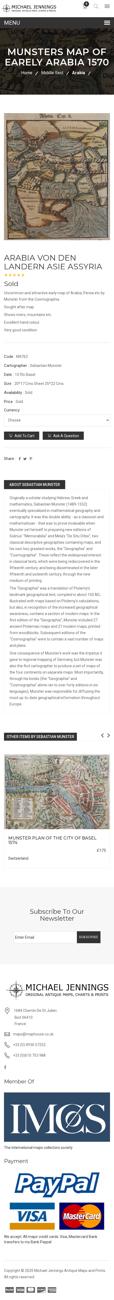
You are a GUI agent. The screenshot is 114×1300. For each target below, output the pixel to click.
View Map (86, 829)
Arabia (78, 72)
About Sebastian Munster (34, 484)
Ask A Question (65, 436)
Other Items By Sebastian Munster (40, 737)
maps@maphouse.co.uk (33, 1034)
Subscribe (88, 937)
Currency (12, 410)
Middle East (52, 72)
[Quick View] (57, 791)
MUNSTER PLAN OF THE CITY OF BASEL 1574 (52, 840)
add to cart (24, 436)
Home (26, 72)
